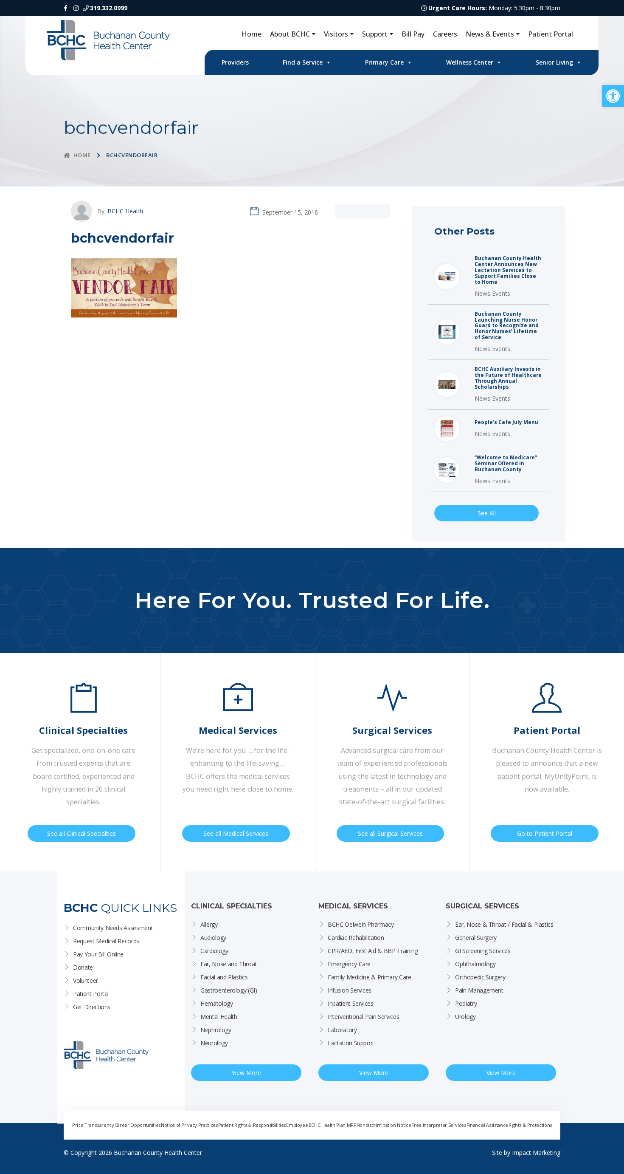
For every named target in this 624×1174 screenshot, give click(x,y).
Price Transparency (93, 1125)
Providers (235, 62)
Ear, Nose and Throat (228, 964)
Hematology (216, 1003)
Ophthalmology (475, 964)
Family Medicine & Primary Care (369, 977)
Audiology (213, 938)
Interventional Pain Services (363, 1017)
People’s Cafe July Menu (506, 422)
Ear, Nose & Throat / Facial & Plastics (504, 924)
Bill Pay (413, 34)
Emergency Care (349, 964)
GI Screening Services (483, 951)
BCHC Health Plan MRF (332, 1125)
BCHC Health (125, 211)
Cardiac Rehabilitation (356, 938)
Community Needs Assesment (113, 928)
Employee (297, 1125)
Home (251, 34)
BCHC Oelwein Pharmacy (361, 924)
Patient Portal (550, 34)
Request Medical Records (106, 941)
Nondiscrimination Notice (384, 1125)
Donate (83, 967)
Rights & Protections (530, 1125)
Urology (465, 1017)
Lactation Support (351, 1043)
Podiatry (466, 1003)
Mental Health (218, 1017)
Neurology (214, 1043)
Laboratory (342, 1030)
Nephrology (215, 1030)
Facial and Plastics (223, 977)
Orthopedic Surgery (480, 977)
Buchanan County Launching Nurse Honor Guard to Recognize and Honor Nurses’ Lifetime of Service (507, 326)
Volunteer (85, 980)
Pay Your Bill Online (98, 954)
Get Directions (91, 1007)
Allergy (209, 924)
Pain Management (479, 990)
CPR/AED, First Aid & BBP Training (373, 951)
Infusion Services (349, 990)
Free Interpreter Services (438, 1125)
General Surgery (476, 938)
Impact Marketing (536, 1153)
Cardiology (214, 951)
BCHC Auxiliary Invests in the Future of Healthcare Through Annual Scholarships (508, 378)
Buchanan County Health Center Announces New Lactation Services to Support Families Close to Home (508, 270)
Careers (445, 34)
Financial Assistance (487, 1125)
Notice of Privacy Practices (189, 1125)
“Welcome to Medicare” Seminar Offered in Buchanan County (506, 463)
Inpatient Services (351, 1003)
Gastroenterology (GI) (228, 990)
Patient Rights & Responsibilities (252, 1125)
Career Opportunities (137, 1125)
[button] (613, 96)
